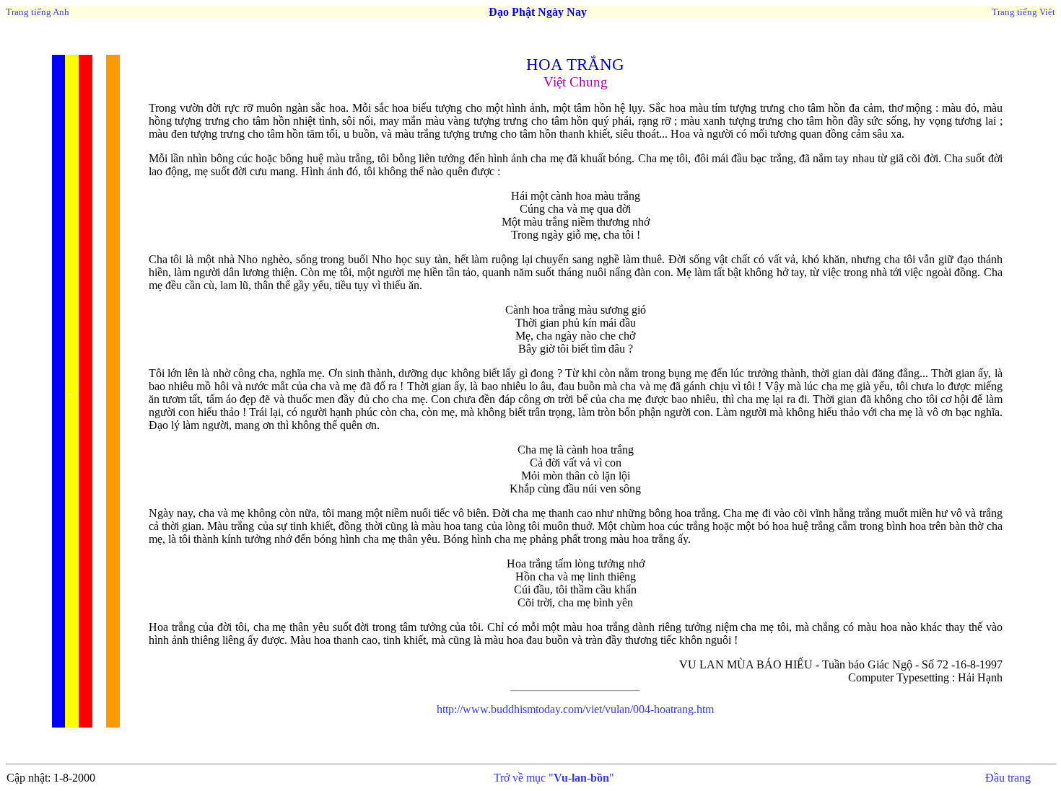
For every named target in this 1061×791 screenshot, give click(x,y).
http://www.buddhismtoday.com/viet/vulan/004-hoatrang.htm (575, 709)
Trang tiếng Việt (1023, 11)
